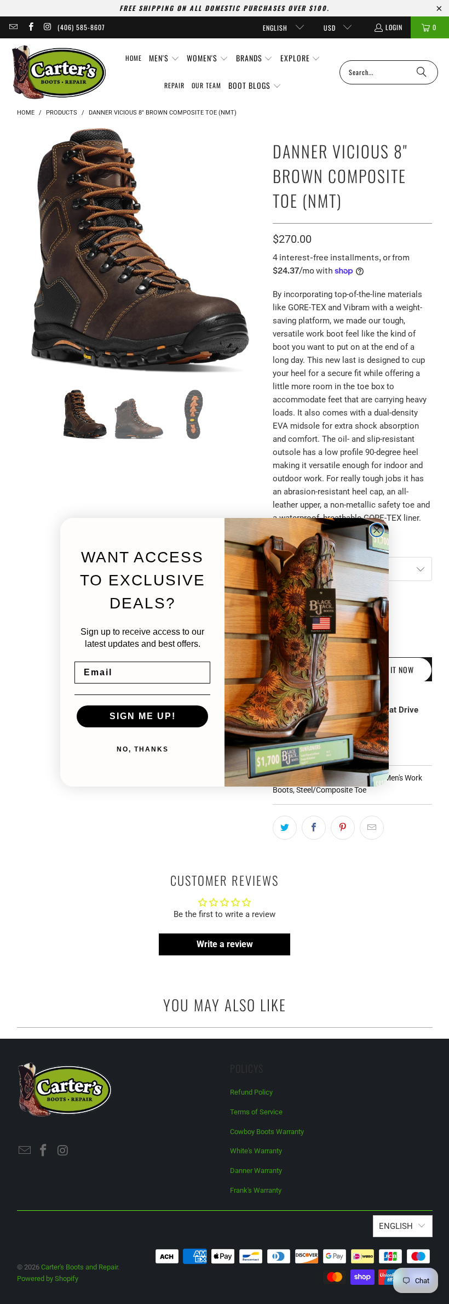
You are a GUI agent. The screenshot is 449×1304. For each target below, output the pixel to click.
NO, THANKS (143, 749)
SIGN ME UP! (143, 716)
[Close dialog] (376, 530)
